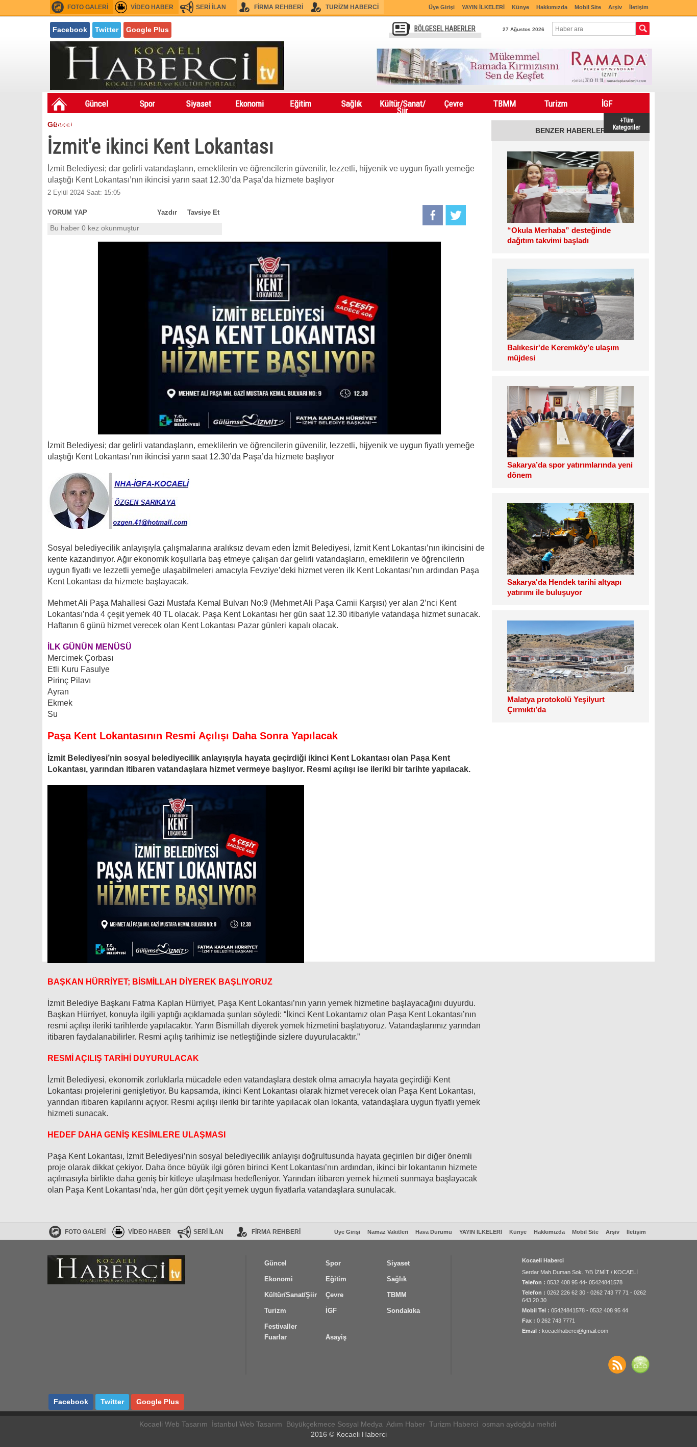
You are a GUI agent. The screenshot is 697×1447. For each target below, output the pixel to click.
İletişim (639, 7)
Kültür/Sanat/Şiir (403, 105)
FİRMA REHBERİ (278, 7)
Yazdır (167, 212)
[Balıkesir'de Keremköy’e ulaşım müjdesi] (570, 304)
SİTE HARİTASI (640, 1364)
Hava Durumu (433, 1232)
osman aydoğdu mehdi (519, 1424)
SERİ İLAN (211, 7)
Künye (520, 7)
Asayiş (175, 124)
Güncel (96, 103)
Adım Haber (405, 1424)
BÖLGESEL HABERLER (445, 28)
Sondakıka (73, 124)
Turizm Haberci (453, 1424)
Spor (147, 103)
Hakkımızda (551, 7)
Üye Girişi (442, 7)
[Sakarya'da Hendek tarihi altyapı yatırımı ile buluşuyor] (570, 539)
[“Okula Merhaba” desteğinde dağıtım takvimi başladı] (570, 187)
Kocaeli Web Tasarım (173, 1424)
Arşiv (615, 7)
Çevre (453, 103)
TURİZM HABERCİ (352, 7)
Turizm (555, 103)
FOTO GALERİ (87, 7)
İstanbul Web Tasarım (247, 1424)
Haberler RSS (617, 1364)
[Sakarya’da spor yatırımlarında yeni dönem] (570, 421)
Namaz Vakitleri (387, 1232)
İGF (607, 103)
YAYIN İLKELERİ (483, 7)
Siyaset (198, 103)
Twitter (106, 29)
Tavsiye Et (203, 212)
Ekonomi (249, 103)
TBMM (504, 103)
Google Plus (147, 29)
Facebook (70, 29)
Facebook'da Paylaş (432, 215)
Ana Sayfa (59, 104)
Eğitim (300, 103)
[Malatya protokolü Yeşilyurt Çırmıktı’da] (570, 656)
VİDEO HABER (152, 7)
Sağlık (351, 103)
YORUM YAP (67, 212)
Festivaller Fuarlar (124, 126)
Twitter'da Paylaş (455, 215)
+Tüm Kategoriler (626, 123)
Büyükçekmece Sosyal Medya (334, 1424)
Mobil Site (588, 7)
